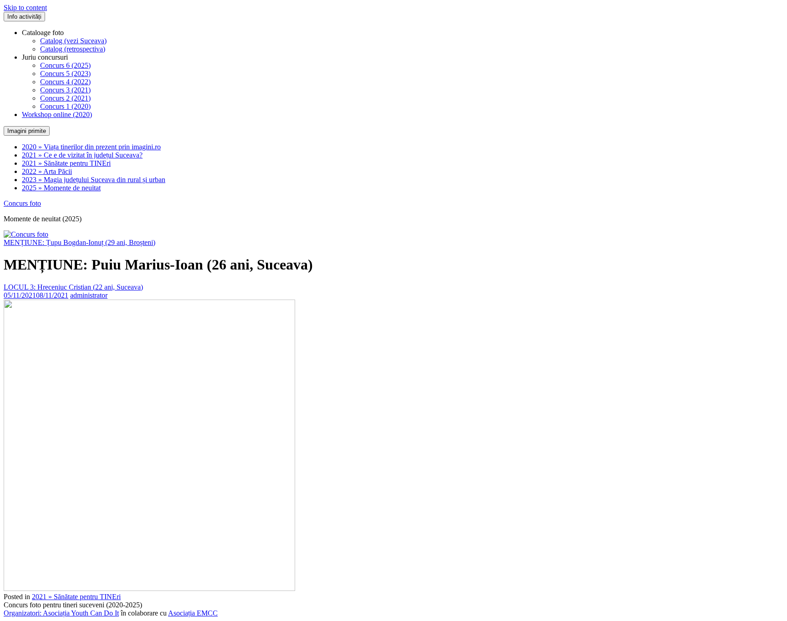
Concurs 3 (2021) (65, 90)
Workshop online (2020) (57, 114)
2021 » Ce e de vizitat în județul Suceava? (82, 155)
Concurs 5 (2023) (65, 73)
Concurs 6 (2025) (65, 65)
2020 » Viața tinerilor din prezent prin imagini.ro (91, 147)
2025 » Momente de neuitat (61, 188)
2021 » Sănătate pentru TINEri (66, 163)
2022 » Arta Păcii (47, 171)
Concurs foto (22, 203)
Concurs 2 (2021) (65, 98)
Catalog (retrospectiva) (72, 49)
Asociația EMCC (193, 613)
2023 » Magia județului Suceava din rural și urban (93, 179)
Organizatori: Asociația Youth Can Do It (61, 613)
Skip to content (25, 7)
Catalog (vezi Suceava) (73, 41)
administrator (88, 295)
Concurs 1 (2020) (65, 106)
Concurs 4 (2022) (65, 82)
